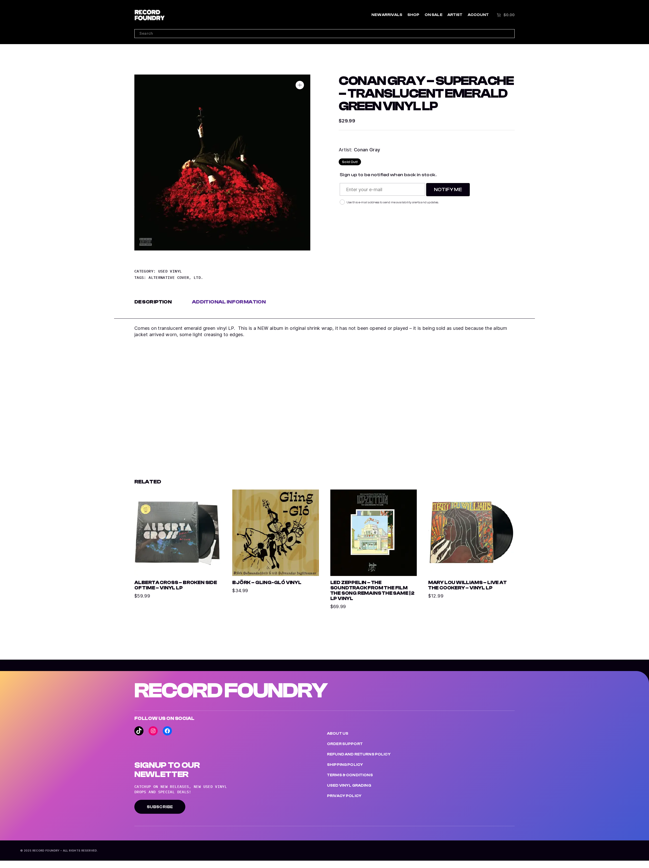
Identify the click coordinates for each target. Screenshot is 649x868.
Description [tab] (153, 302)
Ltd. (198, 277)
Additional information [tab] (229, 302)
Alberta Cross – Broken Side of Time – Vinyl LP (175, 585)
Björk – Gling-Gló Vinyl (266, 582)
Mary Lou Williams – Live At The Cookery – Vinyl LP (467, 585)
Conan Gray (367, 149)
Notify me (448, 189)
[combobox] (324, 33)
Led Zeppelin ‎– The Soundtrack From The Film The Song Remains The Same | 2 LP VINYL (372, 590)
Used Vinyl (170, 271)
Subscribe (160, 807)
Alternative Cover (169, 277)
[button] (300, 85)
